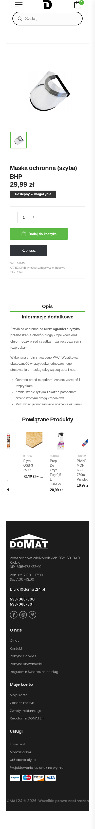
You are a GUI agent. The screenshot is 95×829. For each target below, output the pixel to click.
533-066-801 (21, 604)
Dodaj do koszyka (42, 234)
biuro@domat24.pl (27, 589)
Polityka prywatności (26, 664)
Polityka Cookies (23, 656)
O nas (14, 641)
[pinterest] (32, 615)
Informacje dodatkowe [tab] (47, 316)
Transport (17, 744)
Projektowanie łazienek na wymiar (37, 768)
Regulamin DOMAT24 (27, 718)
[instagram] (23, 615)
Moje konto (19, 695)
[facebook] (13, 615)
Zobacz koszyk (22, 703)
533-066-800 (22, 599)
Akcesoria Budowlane (40, 267)
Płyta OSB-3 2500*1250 (31, 465)
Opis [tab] (47, 306)
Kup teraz (29, 250)
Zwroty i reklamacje (25, 711)
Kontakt (16, 649)
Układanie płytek (23, 760)
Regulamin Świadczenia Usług (34, 672)
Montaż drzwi (20, 752)
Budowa (60, 267)
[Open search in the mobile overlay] (47, 18)
